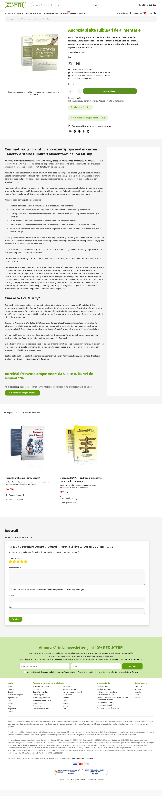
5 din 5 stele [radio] (26, 561)
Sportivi (66, 697)
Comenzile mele (102, 686)
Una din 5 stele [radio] (10, 561)
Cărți (19, 19)
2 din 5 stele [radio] (14, 561)
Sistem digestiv (38, 695)
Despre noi (12, 708)
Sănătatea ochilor (69, 689)
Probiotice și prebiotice (41, 697)
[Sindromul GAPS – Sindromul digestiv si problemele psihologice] (81, 446)
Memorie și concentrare (42, 700)
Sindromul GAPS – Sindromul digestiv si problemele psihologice (81, 479)
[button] (14, 13)
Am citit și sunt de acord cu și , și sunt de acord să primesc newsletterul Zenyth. (82, 672)
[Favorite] (144, 13)
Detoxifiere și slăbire (40, 692)
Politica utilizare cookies (106, 695)
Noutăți (10, 692)
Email (11, 607)
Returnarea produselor (105, 702)
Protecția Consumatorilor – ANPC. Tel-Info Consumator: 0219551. (112, 698)
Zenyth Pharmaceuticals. (78, 779)
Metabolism (67, 686)
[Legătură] (15, 5)
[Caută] (95, 5)
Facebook (138, 686)
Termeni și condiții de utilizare (108, 708)
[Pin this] (79, 131)
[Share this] (75, 131)
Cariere (10, 703)
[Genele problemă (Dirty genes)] (27, 446)
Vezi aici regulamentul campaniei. (127, 659)
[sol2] (94, 772)
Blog (9, 706)
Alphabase (94, 783)
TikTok (137, 695)
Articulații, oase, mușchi (41, 686)
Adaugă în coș (109, 91)
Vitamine (66, 703)
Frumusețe (37, 706)
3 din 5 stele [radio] (18, 561)
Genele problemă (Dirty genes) (23, 477)
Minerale (66, 706)
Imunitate (36, 689)
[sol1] (67, 772)
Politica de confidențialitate (50, 589)
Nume (11, 595)
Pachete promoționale (16, 695)
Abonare (132, 666)
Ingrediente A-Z (14, 697)
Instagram (139, 689)
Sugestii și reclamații (104, 705)
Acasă (10, 686)
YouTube (138, 697)
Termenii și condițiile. (75, 589)
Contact (11, 711)
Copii (65, 700)
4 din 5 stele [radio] (22, 561)
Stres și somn (38, 703)
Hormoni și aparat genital (72, 692)
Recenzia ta (15, 567)
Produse (11, 689)
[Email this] (70, 131)
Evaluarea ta (15, 558)
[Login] (130, 13)
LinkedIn (138, 692)
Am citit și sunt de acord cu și (49, 589)
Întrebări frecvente (104, 689)
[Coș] (154, 13)
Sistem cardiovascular (41, 708)
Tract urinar (67, 695)
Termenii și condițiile (86, 672)
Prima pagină (11, 19)
